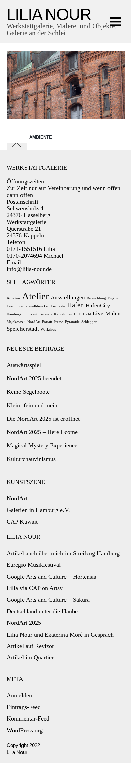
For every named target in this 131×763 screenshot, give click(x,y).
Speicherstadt (23, 329)
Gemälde (58, 306)
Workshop (48, 329)
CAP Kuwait (22, 521)
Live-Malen (107, 313)
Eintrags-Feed (24, 707)
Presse (58, 322)
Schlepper (89, 322)
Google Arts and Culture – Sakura (48, 599)
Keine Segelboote (28, 391)
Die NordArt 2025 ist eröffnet (43, 418)
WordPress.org (25, 730)
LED (77, 314)
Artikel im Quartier (30, 657)
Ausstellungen (68, 297)
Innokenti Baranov (37, 314)
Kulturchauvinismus (31, 459)
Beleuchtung (96, 298)
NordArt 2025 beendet (34, 378)
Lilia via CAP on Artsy (35, 588)
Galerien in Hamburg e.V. (38, 510)
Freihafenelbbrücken (33, 306)
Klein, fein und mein (32, 405)
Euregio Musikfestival (34, 564)
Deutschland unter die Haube (42, 611)
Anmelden (19, 695)
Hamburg (14, 314)
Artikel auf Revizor (30, 646)
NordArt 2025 (24, 622)
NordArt (33, 322)
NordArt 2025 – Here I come (42, 432)
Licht (87, 314)
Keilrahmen (63, 314)
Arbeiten (13, 298)
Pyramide (72, 322)
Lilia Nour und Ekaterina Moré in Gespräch (60, 634)
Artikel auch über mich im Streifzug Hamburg (63, 553)
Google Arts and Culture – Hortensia (51, 576)
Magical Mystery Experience (42, 445)
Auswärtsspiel (24, 365)
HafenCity (98, 305)
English (114, 298)
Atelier (35, 296)
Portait (47, 322)
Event (11, 306)
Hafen (75, 305)
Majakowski (16, 322)
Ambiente (40, 137)
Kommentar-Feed (28, 718)
